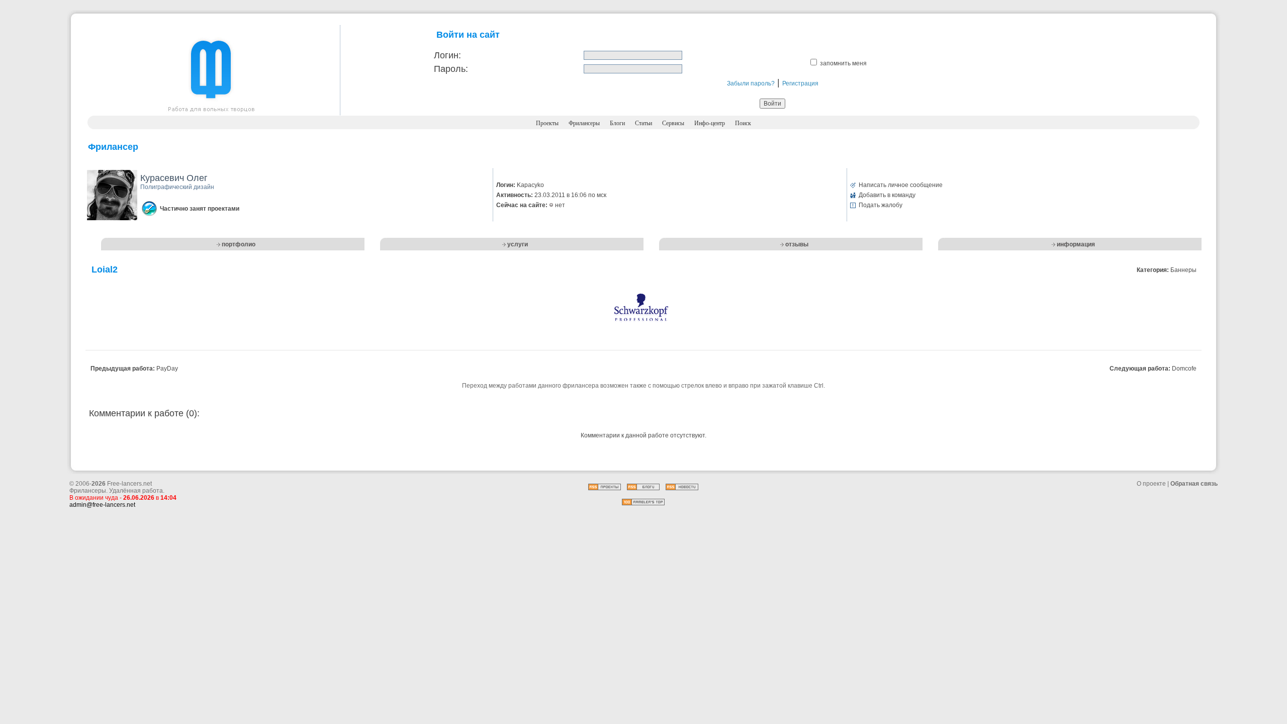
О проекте (1151, 483)
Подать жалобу (880, 205)
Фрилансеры (584, 123)
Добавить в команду (887, 195)
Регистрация (800, 83)
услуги (517, 244)
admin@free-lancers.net (102, 504)
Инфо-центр (709, 123)
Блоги (617, 123)
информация (1076, 244)
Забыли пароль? (751, 83)
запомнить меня (843, 63)
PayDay (167, 368)
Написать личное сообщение (901, 185)
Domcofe (1184, 368)
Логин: (447, 55)
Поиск (743, 123)
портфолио (238, 244)
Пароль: (451, 69)
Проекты (547, 123)
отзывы (796, 244)
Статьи (643, 123)
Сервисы (673, 123)
